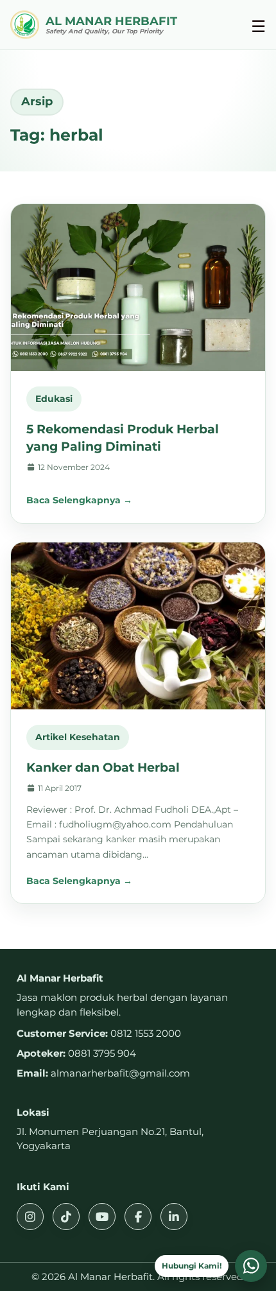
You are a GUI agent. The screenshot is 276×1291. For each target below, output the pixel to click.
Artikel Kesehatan (77, 737)
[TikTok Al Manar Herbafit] (66, 1216)
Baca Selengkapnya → (79, 500)
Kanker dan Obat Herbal (103, 767)
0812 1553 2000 (145, 1033)
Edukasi (54, 398)
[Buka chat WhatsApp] (251, 1266)
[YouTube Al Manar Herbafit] (102, 1216)
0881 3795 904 (102, 1053)
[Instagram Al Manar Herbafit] (30, 1216)
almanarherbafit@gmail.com (120, 1073)
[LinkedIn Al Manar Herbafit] (173, 1216)
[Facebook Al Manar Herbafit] (138, 1216)
